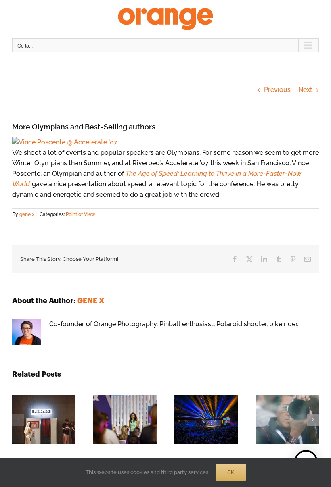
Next (305, 90)
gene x (26, 214)
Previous (277, 90)
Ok (230, 472)
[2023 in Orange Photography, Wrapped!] (206, 399)
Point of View (80, 214)
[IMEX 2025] (125, 399)
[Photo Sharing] (64, 142)
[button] (18, 420)
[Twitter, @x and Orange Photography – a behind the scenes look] (287, 399)
